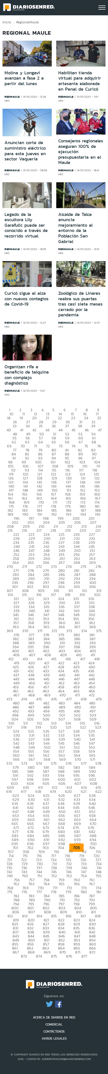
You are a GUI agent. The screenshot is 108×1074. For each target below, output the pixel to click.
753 (69, 875)
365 (46, 626)
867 (16, 952)
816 (69, 916)
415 (54, 659)
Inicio (7, 22)
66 (67, 442)
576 (69, 763)
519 (38, 727)
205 (62, 522)
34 (28, 426)
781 (98, 891)
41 (21, 430)
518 (24, 727)
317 (53, 594)
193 (68, 514)
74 (73, 446)
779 (68, 891)
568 (47, 759)
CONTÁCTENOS (54, 1031)
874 (39, 956)
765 (62, 883)
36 (54, 426)
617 (23, 791)
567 (32, 759)
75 (86, 446)
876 (69, 956)
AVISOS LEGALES (54, 1038)
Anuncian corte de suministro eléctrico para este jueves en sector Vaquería (25, 150)
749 (10, 875)
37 (67, 426)
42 (34, 430)
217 (38, 530)
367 (77, 626)
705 (76, 848)
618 (38, 791)
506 (46, 719)
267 (62, 562)
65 (54, 442)
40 (9, 430)
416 (68, 659)
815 (54, 916)
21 (47, 418)
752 (54, 875)
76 (99, 446)
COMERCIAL (54, 1024)
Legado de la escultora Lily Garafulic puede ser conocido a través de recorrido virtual (26, 225)
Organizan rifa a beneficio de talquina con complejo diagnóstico (27, 375)
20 (34, 418)
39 (93, 426)
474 (24, 699)
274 (69, 566)
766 (77, 883)
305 (77, 586)
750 (25, 875)
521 (68, 727)
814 (39, 916)
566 (16, 759)
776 (24, 891)
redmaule (12, 97)
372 (54, 630)
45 (74, 430)
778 (54, 891)
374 (84, 630)
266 (46, 562)
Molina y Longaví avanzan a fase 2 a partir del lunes (24, 78)
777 (39, 891)
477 (69, 699)
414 (39, 659)
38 (80, 426)
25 (99, 418)
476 (54, 699)
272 (39, 566)
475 (39, 699)
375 (99, 630)
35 (41, 426)
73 (61, 446)
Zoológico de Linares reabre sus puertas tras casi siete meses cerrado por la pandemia (80, 304)
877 (84, 956)
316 (39, 594)
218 (53, 530)
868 (31, 952)
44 (61, 430)
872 (92, 952)
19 (21, 418)
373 (69, 630)
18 (9, 418)
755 (98, 875)
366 (62, 626)
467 (16, 695)
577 (83, 763)
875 (54, 956)
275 (83, 566)
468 (31, 695)
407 (32, 655)
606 (62, 783)
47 (100, 430)
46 (87, 430)
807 (31, 912)
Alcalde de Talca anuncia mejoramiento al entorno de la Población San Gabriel (75, 228)
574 (39, 763)
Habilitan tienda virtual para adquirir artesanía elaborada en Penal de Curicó (79, 81)
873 (24, 956)
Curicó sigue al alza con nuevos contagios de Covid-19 (26, 298)
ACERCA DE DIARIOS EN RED (54, 1017)
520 (53, 727)
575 (54, 763)
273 (54, 566)
